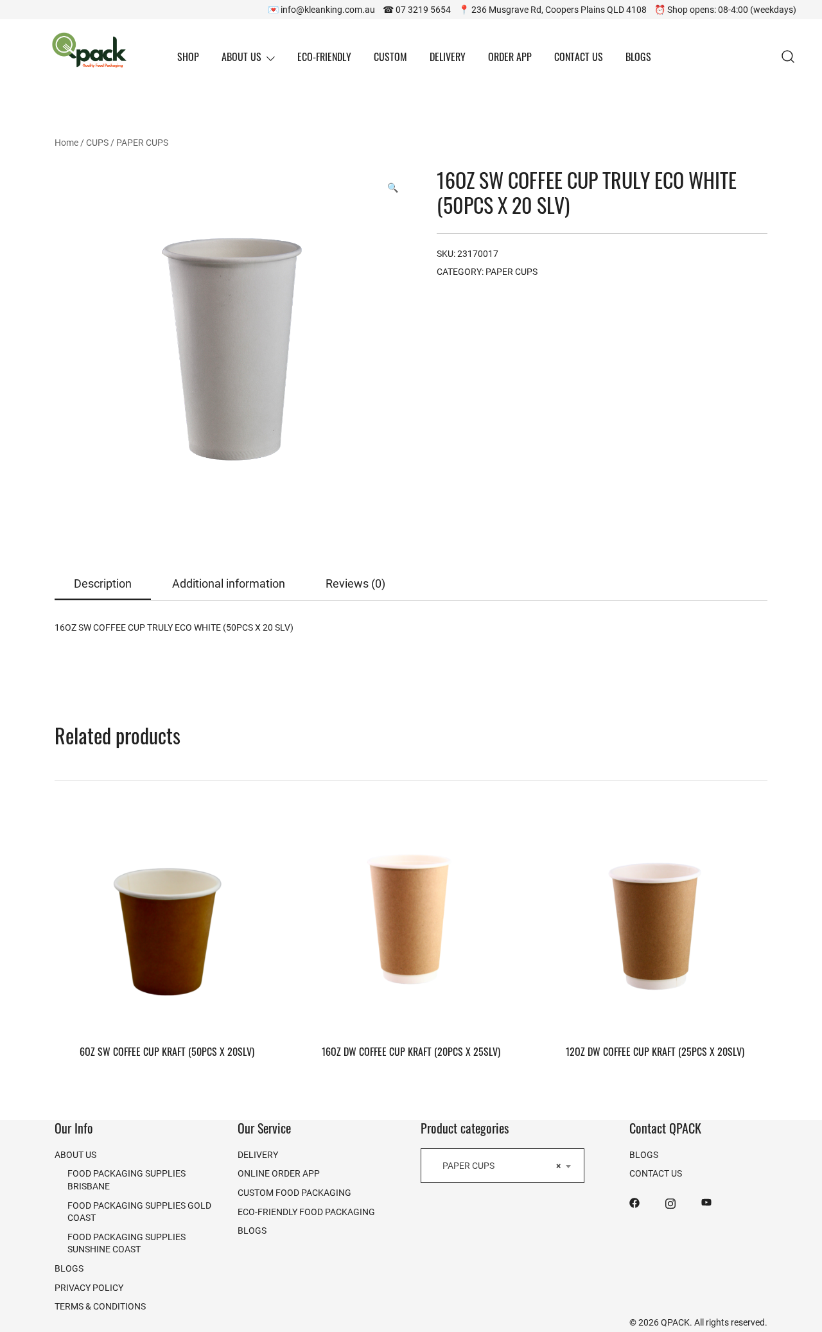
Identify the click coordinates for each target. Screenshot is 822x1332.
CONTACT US (578, 56)
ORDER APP (510, 56)
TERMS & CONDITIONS (100, 1306)
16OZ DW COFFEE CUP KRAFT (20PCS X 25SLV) (411, 1051)
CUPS (97, 142)
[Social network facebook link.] (634, 1202)
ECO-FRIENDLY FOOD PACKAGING (306, 1211)
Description (103, 583)
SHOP (188, 56)
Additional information (228, 583)
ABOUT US (241, 56)
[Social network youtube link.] (706, 1202)
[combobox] (502, 1165)
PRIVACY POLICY (89, 1287)
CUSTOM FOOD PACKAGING (294, 1192)
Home (66, 142)
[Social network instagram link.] (670, 1202)
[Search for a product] (788, 57)
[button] (392, 187)
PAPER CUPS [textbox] (499, 1165)
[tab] (103, 584)
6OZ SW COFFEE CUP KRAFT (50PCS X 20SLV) (167, 1051)
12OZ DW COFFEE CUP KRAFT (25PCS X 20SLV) (655, 1051)
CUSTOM (390, 56)
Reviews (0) (355, 583)
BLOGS (638, 56)
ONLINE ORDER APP (279, 1173)
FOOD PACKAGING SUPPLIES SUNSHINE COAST (126, 1243)
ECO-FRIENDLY (324, 56)
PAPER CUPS (142, 142)
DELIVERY (448, 56)
